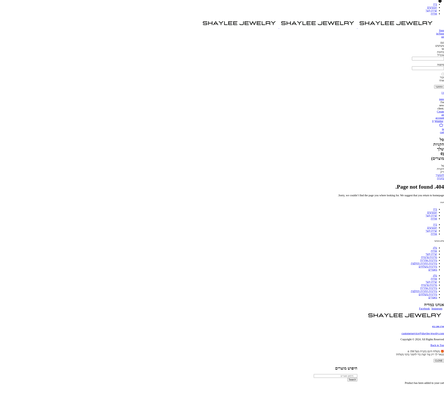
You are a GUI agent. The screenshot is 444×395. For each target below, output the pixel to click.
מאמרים (432, 269)
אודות (434, 218)
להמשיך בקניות (440, 177)
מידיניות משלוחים (428, 266)
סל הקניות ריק (440, 169)
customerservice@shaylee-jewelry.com (423, 333)
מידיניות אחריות (428, 260)
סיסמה (440, 64)
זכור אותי (441, 79)
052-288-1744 (438, 327)
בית (435, 209)
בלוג (435, 247)
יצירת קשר (431, 215)
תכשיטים (432, 212)
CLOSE (439, 360)
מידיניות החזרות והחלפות (424, 263)
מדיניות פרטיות (429, 257)
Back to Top (437, 345)
